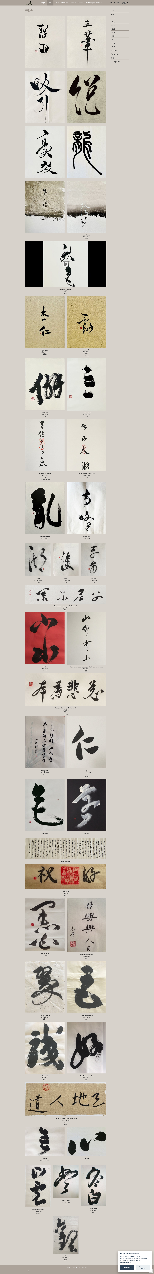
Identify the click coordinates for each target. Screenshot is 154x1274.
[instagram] (125, 3)
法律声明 (84, 1267)
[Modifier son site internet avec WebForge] (28, 1271)
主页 (55, 3)
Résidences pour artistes (92, 3)
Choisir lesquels (125, 1262)
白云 (49, 3)
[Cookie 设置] (123, 3)
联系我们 (81, 3)
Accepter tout (127, 1267)
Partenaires (64, 3)
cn (118, 3)
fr (111, 3)
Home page (43, 3)
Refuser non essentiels (142, 1267)
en (114, 3)
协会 (72, 3)
